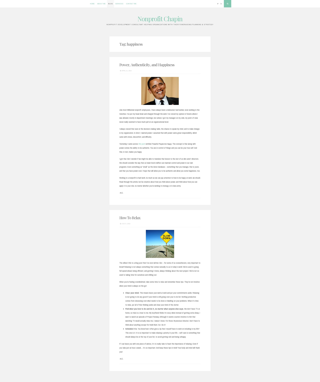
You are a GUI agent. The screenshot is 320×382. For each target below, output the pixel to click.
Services (119, 4)
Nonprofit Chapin (160, 18)
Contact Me (131, 4)
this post (141, 143)
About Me (101, 4)
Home (92, 4)
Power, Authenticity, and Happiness (146, 64)
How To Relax (129, 217)
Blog (110, 4)
